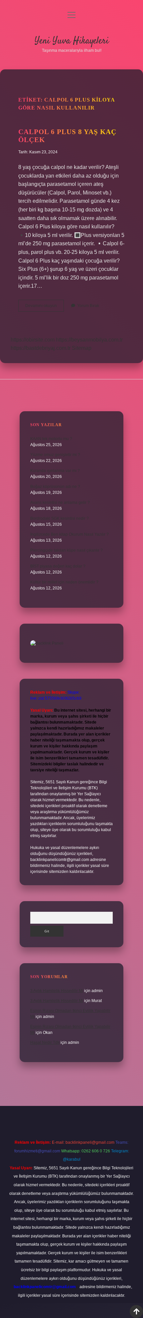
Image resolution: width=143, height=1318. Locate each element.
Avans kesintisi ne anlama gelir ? (60, 502)
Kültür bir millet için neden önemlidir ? (64, 582)
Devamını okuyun (44, 307)
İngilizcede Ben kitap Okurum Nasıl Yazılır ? (69, 534)
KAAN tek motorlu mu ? (51, 438)
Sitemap (81, 348)
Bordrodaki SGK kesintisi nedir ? (59, 518)
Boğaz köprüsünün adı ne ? (55, 486)
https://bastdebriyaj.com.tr (41, 348)
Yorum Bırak (88, 305)
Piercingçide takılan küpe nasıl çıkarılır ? (66, 550)
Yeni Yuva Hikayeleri (72, 41)
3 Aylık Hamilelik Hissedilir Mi (56, 990)
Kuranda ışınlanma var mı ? (55, 470)
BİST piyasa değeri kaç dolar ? (57, 566)
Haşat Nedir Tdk (45, 1042)
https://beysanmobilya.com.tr (89, 340)
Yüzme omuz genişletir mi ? (55, 454)
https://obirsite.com (33, 340)
